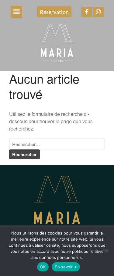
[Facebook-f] (86, 12)
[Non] (106, 251)
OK (43, 266)
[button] (16, 12)
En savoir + (66, 266)
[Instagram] (98, 12)
